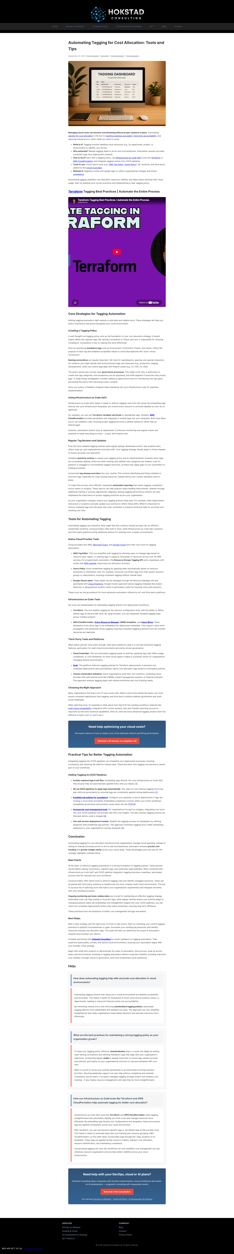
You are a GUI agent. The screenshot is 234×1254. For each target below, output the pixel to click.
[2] (131, 804)
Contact (178, 26)
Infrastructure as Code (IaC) (129, 157)
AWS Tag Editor (116, 164)
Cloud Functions (95, 584)
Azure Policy (130, 164)
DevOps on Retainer (75, 26)
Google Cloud (119, 545)
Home (55, 26)
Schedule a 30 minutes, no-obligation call (117, 741)
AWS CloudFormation (83, 161)
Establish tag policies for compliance (90, 797)
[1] (136, 783)
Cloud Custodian (94, 168)
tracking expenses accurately (119, 136)
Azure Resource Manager (107, 622)
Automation (105, 56)
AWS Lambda (90, 563)
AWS (152, 415)
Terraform (155, 157)
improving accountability (145, 136)
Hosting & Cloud (100, 26)
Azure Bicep (147, 622)
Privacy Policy (125, 1234)
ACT (152, 26)
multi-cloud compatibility (79, 708)
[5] (122, 828)
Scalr (75, 665)
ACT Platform (68, 1238)
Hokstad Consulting (101, 939)
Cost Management (132, 56)
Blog (164, 26)
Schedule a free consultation (117, 1191)
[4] (134, 804)
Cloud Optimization (117, 56)
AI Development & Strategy (128, 26)
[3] (104, 816)
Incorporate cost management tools (90, 809)
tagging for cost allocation (80, 136)
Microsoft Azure (100, 545)
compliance (78, 174)
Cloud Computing (92, 56)
